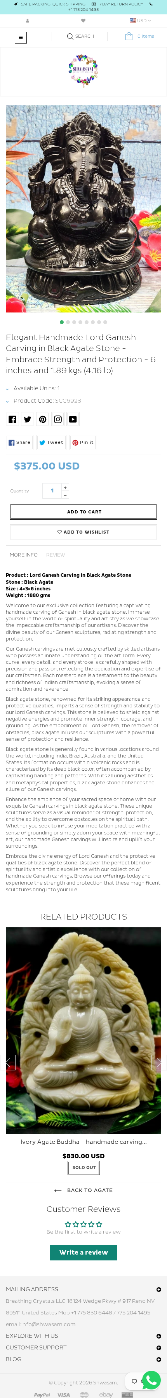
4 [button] (80, 322)
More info (24, 555)
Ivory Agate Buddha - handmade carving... (84, 1142)
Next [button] (159, 1062)
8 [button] (105, 322)
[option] (83, 208)
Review (55, 555)
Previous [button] (8, 1062)
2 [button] (68, 322)
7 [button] (99, 322)
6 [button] (93, 322)
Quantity (19, 491)
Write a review (83, 1253)
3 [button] (74, 322)
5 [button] (87, 322)
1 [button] (62, 322)
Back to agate (89, 1190)
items (145, 36)
